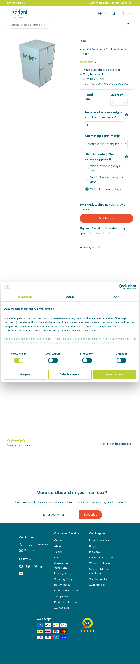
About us (126, 2)
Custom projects (98, 2)
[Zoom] (37, 60)
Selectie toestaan (70, 374)
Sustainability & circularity (98, 571)
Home (83, 40)
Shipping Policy (63, 579)
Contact (114, 2)
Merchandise (97, 584)
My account (61, 607)
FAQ (56, 557)
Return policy (62, 584)
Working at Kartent (101, 563)
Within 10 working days (105, 189)
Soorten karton (98, 579)
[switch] (53, 360)
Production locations (66, 602)
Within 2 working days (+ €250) (106, 168)
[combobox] (29, 25)
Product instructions (66, 590)
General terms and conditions (66, 565)
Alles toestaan (114, 374)
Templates (61, 596)
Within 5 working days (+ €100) (106, 180)
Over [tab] (116, 296)
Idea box (94, 551)
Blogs (92, 546)
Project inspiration (100, 540)
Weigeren (25, 374)
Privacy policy (62, 573)
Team (58, 551)
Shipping (102, 204)
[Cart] (122, 13)
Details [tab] (70, 296)
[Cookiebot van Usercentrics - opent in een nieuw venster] (121, 286)
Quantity (116, 95)
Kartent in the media (102, 557)
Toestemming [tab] (24, 296)
